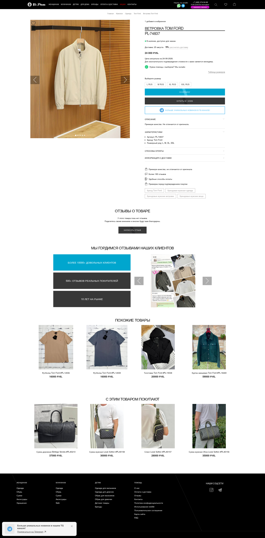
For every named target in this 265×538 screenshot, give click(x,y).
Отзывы (137, 495)
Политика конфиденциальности (148, 503)
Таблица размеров (216, 72)
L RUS (149, 84)
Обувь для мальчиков (104, 495)
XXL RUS (185, 84)
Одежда (20, 488)
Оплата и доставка (142, 492)
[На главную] (37, 4)
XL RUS (172, 84)
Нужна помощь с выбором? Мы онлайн (167, 66)
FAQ (136, 518)
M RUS (161, 84)
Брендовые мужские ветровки (160, 196)
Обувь (19, 492)
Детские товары (102, 503)
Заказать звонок (200, 7)
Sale (58, 503)
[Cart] (234, 4)
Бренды (98, 507)
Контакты (138, 499)
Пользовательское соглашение (148, 510)
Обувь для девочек (103, 499)
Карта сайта (139, 514)
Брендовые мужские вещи (191, 196)
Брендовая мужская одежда (180, 190)
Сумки (19, 495)
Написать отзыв (132, 230)
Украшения (22, 503)
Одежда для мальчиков (105, 488)
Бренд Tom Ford (154, 190)
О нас (137, 488)
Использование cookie (144, 507)
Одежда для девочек (104, 492)
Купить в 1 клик (185, 101)
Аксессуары (22, 499)
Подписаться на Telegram (30, 531)
